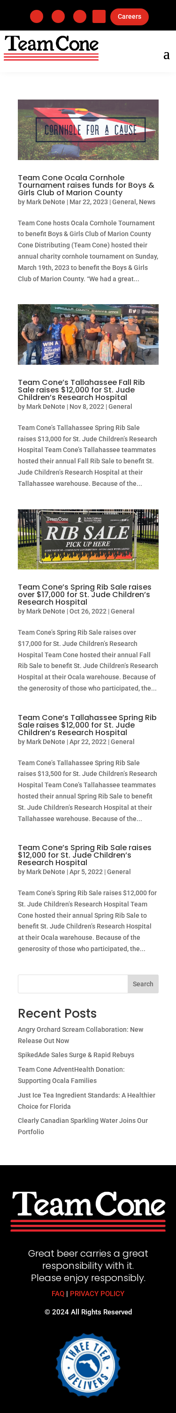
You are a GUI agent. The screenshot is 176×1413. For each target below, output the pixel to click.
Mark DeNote (45, 202)
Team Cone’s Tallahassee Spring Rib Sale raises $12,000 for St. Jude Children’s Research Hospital (87, 725)
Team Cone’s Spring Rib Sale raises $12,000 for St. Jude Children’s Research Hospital (85, 855)
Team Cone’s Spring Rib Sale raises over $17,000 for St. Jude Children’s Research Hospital (85, 594)
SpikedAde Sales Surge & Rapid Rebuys (76, 1055)
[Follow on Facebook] (36, 16)
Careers (129, 16)
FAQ (58, 1294)
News (147, 202)
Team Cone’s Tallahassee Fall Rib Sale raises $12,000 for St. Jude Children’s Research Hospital (81, 390)
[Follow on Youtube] (99, 16)
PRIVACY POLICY (97, 1294)
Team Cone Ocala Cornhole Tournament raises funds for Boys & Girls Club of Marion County (86, 185)
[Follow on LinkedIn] (58, 16)
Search (143, 984)
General (124, 202)
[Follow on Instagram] (79, 16)
